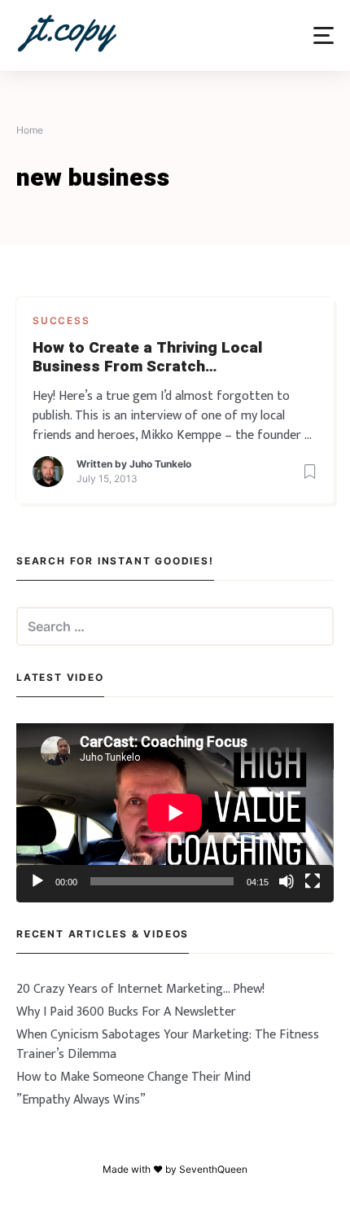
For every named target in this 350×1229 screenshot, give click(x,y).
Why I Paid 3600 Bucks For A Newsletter (126, 1012)
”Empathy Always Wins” (81, 1100)
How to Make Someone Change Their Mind (133, 1077)
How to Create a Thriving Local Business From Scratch (147, 357)
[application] (175, 812)
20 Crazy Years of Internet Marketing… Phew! (140, 989)
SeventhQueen (213, 1169)
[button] (323, 35)
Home (29, 130)
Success (61, 320)
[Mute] (286, 881)
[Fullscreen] (312, 881)
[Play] (37, 881)
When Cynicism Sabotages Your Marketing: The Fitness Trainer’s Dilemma (167, 1044)
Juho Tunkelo (160, 464)
